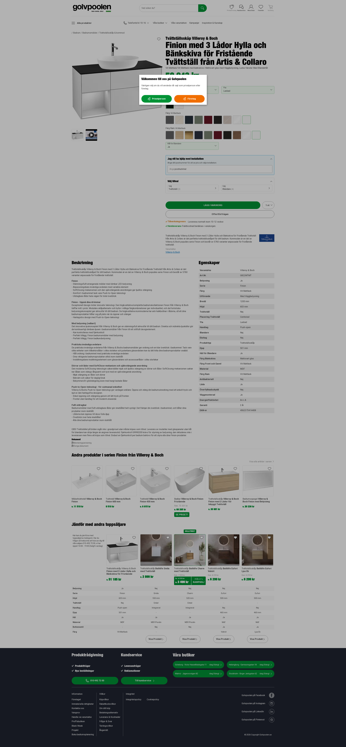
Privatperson (159, 98)
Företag (192, 98)
